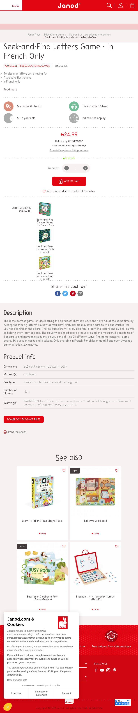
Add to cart (72, 181)
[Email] (80, 293)
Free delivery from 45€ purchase (69, 150)
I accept (66, 693)
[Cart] (132, 5)
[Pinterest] (73, 293)
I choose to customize (41, 693)
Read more (10, 89)
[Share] (58, 293)
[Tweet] (65, 293)
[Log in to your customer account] (121, 5)
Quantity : (54, 168)
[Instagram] (108, 670)
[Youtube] (102, 670)
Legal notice (96, 708)
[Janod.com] (69, 5)
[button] (7, 707)
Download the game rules (23, 419)
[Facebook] (96, 670)
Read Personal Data (17, 680)
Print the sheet (17, 431)
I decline (16, 693)
